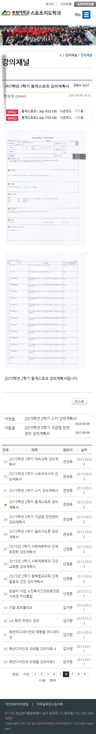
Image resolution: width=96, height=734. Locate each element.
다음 (42, 680)
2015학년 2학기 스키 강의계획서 (51, 418)
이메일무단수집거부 (50, 704)
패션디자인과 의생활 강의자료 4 (32, 649)
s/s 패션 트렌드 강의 (24, 621)
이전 (26, 674)
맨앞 (15, 674)
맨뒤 (53, 680)
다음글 (10, 428)
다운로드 (66, 111)
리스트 (79, 401)
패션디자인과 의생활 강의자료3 (32, 662)
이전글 (10, 419)
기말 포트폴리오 (21, 607)
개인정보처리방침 (17, 704)
